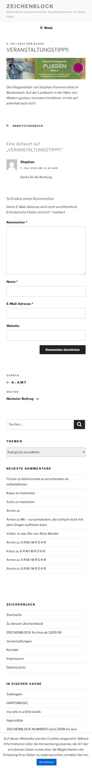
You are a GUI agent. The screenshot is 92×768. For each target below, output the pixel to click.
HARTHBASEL (17, 703)
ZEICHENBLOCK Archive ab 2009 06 (34, 632)
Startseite (14, 615)
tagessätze (14, 720)
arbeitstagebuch (27, 125)
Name (12, 282)
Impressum (15, 659)
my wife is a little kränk (23, 712)
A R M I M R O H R (33, 542)
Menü (48, 28)
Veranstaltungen (19, 641)
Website (12, 326)
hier (85, 755)
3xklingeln (14, 694)
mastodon (27, 493)
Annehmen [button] (46, 762)
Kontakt (12, 650)
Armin (11, 511)
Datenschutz (16, 667)
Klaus (39, 43)
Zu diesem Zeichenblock (24, 624)
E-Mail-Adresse (19, 304)
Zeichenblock (30, 6)
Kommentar (16, 222)
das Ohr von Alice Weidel (39, 534)
